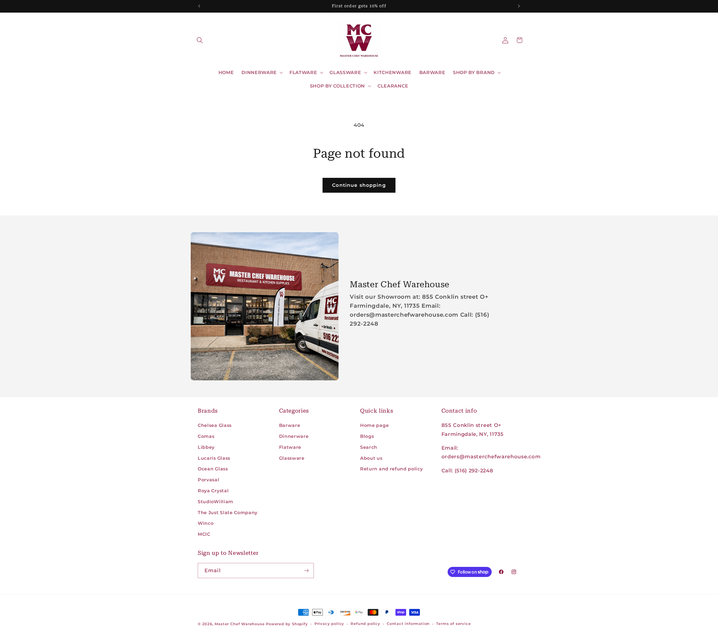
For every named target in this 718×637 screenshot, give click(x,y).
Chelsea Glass (215, 425)
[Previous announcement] (199, 6)
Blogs (367, 436)
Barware (289, 425)
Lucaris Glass (214, 458)
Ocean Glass (213, 469)
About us (371, 458)
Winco (205, 523)
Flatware (290, 447)
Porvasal (208, 479)
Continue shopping (359, 185)
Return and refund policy (391, 469)
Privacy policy (329, 624)
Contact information (408, 624)
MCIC (204, 534)
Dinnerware (294, 436)
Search (368, 447)
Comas (206, 436)
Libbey (206, 447)
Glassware (292, 458)
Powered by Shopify (287, 624)
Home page (374, 425)
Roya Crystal (213, 490)
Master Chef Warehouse (239, 624)
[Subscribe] (306, 570)
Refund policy (365, 624)
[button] (200, 40)
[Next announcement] (519, 6)
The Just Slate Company (227, 512)
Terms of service (453, 624)
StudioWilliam (215, 501)
